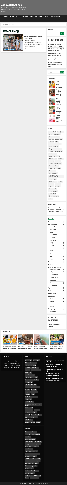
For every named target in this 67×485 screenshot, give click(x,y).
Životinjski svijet (15, 20)
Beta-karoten (57, 134)
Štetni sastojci (51, 296)
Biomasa (51, 136)
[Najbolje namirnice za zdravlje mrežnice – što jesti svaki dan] (10, 339)
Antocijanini (60, 132)
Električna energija (53, 146)
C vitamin (57, 136)
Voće (51, 256)
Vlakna (50, 189)
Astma (50, 134)
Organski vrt (51, 288)
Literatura (50, 264)
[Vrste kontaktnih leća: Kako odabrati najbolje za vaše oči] (41, 339)
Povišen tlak (52, 168)
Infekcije (51, 158)
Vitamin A (60, 181)
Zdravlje (7, 20)
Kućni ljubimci (53, 311)
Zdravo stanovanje (54, 283)
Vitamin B (51, 184)
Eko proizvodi (25, 16)
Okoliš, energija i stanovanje (36, 16)
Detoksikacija (58, 139)
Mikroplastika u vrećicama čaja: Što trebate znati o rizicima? (52, 92)
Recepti (51, 250)
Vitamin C (57, 184)
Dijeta (56, 141)
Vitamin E (51, 186)
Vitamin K (57, 186)
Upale (55, 179)
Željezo (50, 198)
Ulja (50, 253)
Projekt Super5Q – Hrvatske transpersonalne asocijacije (52, 110)
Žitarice (51, 259)
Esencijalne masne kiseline (55, 151)
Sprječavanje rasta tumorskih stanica (53, 176)
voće (55, 189)
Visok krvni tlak (53, 181)
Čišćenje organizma (54, 196)
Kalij (56, 158)
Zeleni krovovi (54, 285)
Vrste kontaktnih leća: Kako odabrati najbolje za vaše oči (52, 101)
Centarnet (27, 40)
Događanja (50, 222)
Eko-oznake (58, 144)
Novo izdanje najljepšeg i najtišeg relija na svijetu (13, 42)
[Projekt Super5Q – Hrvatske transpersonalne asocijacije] (57, 339)
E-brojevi (51, 144)
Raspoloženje (52, 170)
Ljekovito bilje (53, 240)
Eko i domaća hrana (14, 16)
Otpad (56, 166)
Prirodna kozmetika (55, 16)
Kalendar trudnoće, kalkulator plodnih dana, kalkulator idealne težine (55, 64)
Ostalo (46, 16)
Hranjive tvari (53, 232)
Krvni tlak (60, 158)
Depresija (51, 139)
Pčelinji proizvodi (53, 243)
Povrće (51, 248)
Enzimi (59, 149)
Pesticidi (52, 301)
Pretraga (50, 29)
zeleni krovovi (52, 193)
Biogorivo (53, 272)
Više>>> (27, 49)
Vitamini (53, 237)
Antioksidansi (52, 132)
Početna (6, 16)
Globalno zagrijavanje (54, 156)
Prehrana (52, 306)
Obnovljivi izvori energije (55, 269)
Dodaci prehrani (53, 227)
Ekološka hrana (53, 229)
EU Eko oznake (52, 153)
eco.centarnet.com (11, 5)
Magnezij (51, 161)
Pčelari (52, 245)
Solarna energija (53, 173)
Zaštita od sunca (53, 191)
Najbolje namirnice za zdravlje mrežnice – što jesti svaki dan (52, 84)
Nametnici (57, 161)
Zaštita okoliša (53, 280)
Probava (59, 168)
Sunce (50, 179)
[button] (2, 18)
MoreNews (38, 483)
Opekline (51, 166)
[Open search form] (65, 18)
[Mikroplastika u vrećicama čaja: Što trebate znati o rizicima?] (25, 339)
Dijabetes (51, 141)
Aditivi (51, 298)
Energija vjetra (52, 149)
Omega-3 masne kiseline (55, 163)
